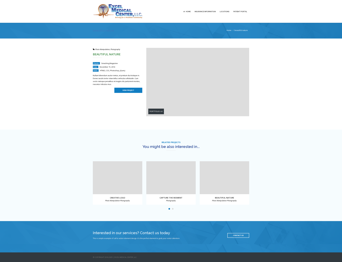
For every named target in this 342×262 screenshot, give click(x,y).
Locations (224, 12)
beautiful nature (224, 197)
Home (188, 12)
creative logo (117, 197)
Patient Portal (240, 12)
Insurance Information (205, 12)
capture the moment (171, 197)
